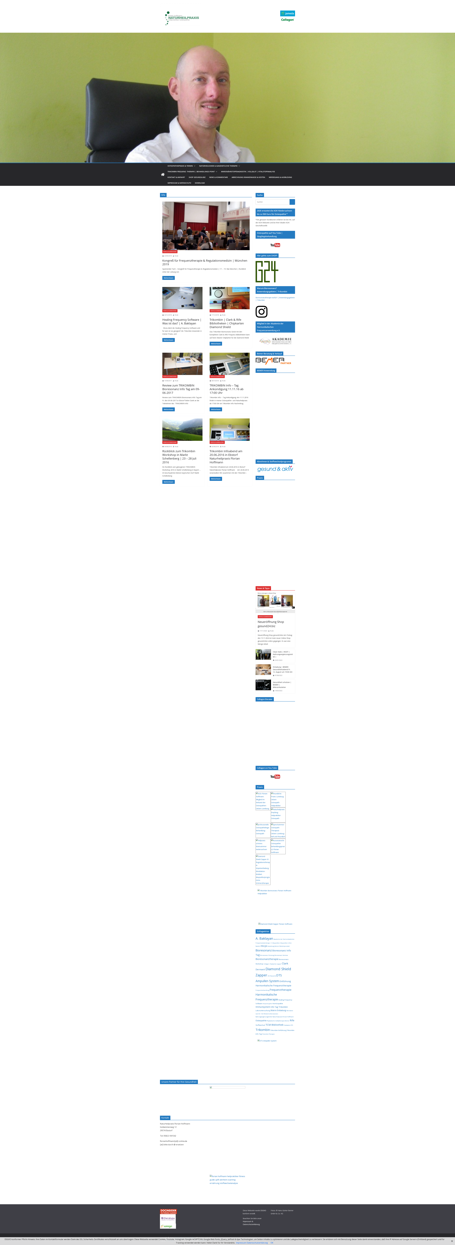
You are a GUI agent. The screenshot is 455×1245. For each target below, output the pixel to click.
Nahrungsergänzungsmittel (264, 1017)
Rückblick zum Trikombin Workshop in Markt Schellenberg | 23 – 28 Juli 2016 (179, 456)
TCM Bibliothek (274, 1024)
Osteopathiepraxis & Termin (180, 166)
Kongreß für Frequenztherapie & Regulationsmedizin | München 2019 (204, 262)
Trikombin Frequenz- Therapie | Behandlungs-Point (191, 171)
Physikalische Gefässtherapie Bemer (278, 1021)
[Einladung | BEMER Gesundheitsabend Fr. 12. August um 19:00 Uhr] (263, 671)
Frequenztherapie (280, 989)
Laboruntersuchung (263, 1010)
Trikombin (263, 1030)
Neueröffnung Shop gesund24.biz (271, 624)
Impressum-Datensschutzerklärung (252, 1242)
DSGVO (263, 1210)
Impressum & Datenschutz (179, 183)
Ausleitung (271, 946)
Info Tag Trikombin (279, 1007)
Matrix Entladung (278, 1010)
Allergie (264, 946)
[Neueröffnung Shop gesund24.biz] (275, 602)
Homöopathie (278, 1003)
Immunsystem (263, 1006)
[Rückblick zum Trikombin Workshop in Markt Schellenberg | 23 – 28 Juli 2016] (182, 429)
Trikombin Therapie (268, 1034)
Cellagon (266, 964)
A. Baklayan (264, 938)
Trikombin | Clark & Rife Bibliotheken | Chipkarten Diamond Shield (227, 323)
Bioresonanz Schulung (267, 955)
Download (200, 183)
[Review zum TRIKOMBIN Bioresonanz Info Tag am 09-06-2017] (182, 364)
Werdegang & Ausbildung (280, 177)
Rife (292, 1020)
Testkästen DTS (288, 1025)
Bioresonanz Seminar (281, 955)
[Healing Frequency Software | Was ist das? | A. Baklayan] (182, 298)
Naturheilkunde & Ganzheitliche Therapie (218, 166)
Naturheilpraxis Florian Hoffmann (283, 1017)
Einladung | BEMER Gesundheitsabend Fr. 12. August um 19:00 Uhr (283, 669)
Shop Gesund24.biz (197, 177)
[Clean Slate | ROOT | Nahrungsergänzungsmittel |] (263, 656)
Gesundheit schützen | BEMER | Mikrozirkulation (282, 684)
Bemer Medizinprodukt (282, 946)
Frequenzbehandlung (262, 990)
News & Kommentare (218, 177)
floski (176, 256)
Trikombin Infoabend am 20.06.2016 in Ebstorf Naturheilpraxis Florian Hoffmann (226, 456)
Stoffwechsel (260, 1025)
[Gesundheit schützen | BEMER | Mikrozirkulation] (263, 686)
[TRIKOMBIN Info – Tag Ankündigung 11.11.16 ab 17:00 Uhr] (230, 364)
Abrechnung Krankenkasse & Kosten (248, 177)
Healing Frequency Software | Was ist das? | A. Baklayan (181, 321)
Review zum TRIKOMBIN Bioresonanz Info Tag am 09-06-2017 (181, 389)
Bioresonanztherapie (267, 959)
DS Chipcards (272, 976)
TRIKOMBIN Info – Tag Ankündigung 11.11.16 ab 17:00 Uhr (226, 389)
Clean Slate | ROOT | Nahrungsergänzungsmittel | (283, 654)
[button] (194, 166)
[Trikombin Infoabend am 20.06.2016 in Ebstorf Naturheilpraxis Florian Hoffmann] (230, 429)
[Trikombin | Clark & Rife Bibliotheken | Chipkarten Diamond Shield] (230, 298)
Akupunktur (276, 943)
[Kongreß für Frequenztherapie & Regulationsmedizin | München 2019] (206, 226)
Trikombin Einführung (278, 1030)
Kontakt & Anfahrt (176, 177)
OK (272, 1242)
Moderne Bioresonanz (271, 1014)
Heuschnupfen (267, 1003)
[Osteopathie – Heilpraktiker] (227, 34)
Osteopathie (261, 1020)
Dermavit (260, 969)
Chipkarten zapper (275, 964)
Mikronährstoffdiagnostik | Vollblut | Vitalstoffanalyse (248, 171)
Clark (285, 963)
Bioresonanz (264, 950)
